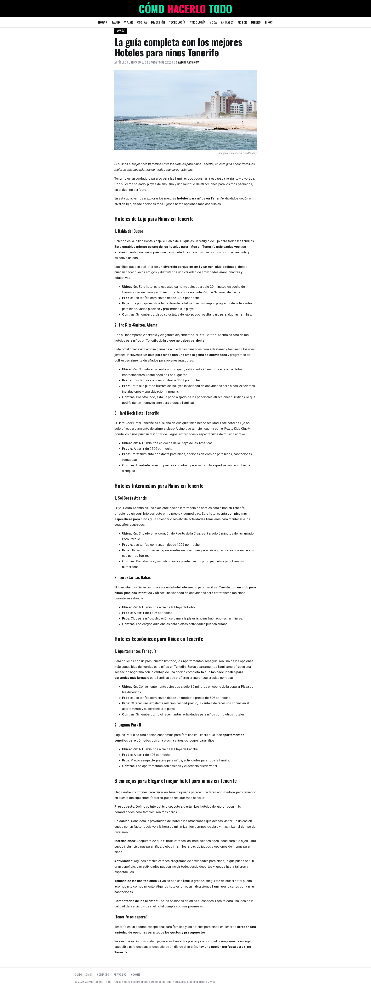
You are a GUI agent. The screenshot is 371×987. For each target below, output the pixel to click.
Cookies (135, 974)
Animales (227, 22)
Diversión (158, 22)
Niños (269, 22)
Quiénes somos (84, 974)
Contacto (103, 974)
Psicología (197, 22)
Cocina (142, 22)
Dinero (256, 22)
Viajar (128, 22)
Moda (213, 22)
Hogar (102, 22)
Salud (115, 22)
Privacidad (120, 974)
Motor (242, 22)
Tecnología (177, 22)
